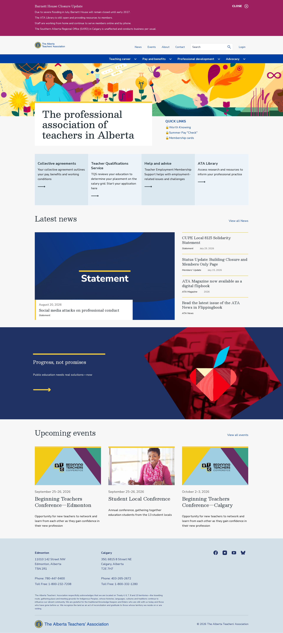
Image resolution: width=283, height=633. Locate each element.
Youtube (234, 553)
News (138, 47)
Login (242, 47)
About (166, 47)
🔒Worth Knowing (178, 127)
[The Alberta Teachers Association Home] (50, 45)
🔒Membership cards (179, 138)
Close (237, 6)
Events (152, 47)
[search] (230, 47)
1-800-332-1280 (126, 584)
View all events (237, 435)
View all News (238, 221)
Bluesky (243, 553)
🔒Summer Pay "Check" (181, 133)
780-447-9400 (55, 578)
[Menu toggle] (133, 59)
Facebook (215, 553)
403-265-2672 (121, 578)
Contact (180, 47)
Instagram (225, 553)
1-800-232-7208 (59, 584)
